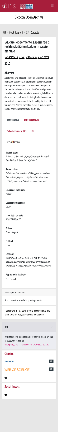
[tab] (33, 131)
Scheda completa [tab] (31, 119)
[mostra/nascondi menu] (52, 6)
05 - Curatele (32, 32)
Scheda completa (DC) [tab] (16, 131)
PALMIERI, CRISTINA (37, 57)
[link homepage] (10, 6)
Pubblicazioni (16, 32)
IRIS (4, 32)
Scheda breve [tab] (13, 119)
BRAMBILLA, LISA (14, 57)
